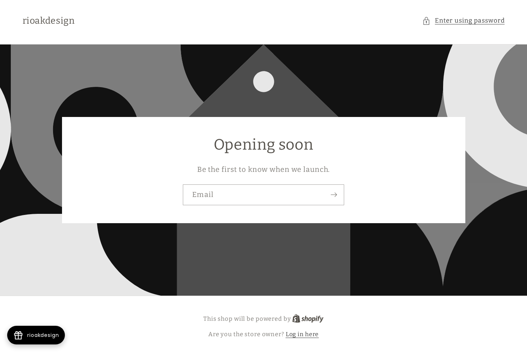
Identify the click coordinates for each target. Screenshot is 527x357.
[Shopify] (308, 318)
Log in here (302, 334)
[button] (463, 21)
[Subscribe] (334, 194)
